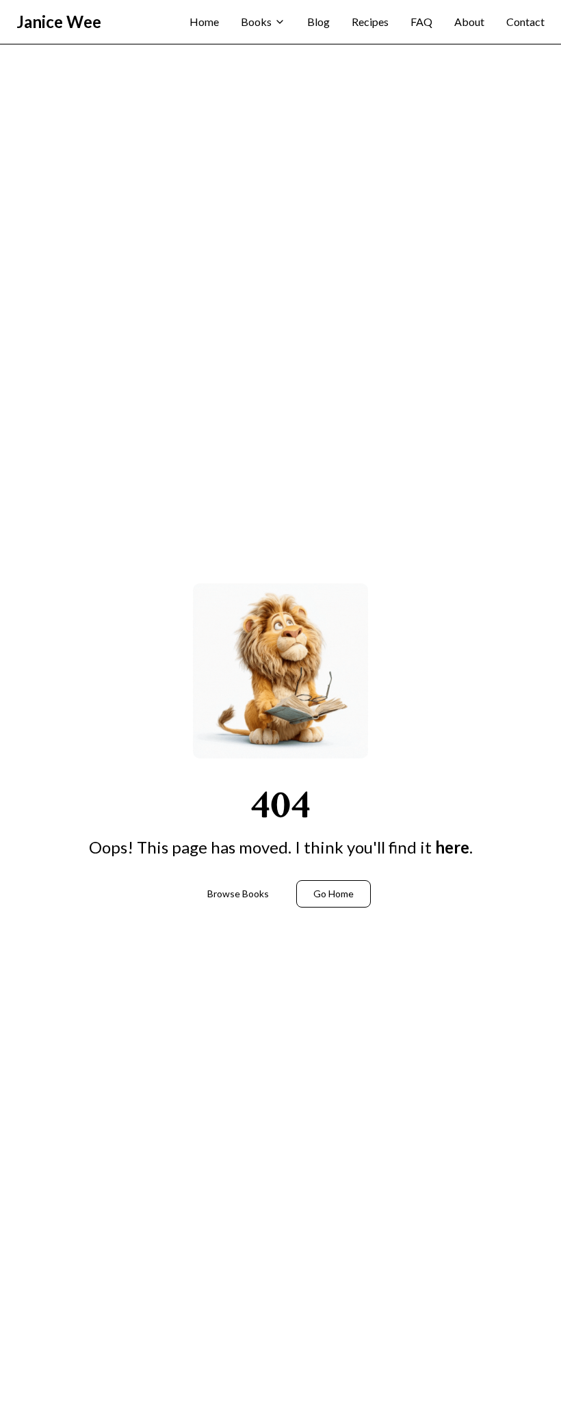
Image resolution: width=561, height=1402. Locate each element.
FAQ (421, 21)
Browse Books (238, 893)
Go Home (333, 893)
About (469, 21)
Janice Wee (58, 21)
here (452, 847)
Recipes (370, 21)
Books (256, 21)
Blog (318, 21)
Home (204, 21)
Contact (525, 21)
